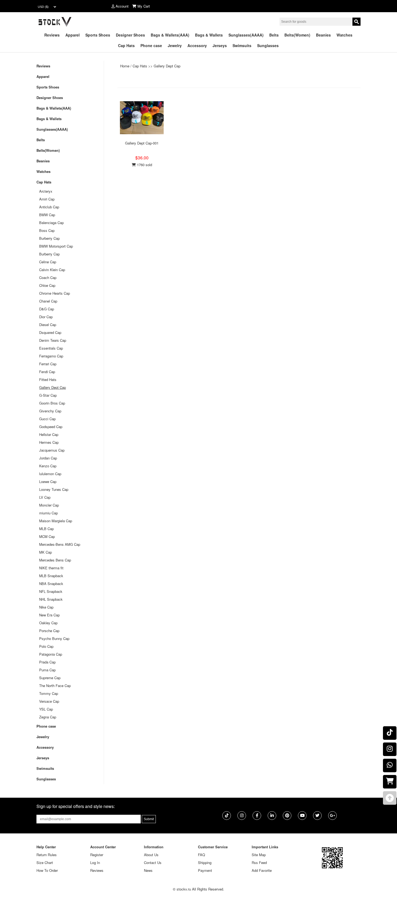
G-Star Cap (48, 395)
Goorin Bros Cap (52, 403)
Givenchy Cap (50, 410)
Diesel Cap (47, 324)
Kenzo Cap (47, 465)
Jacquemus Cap (52, 450)
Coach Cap (47, 277)
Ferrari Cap (47, 363)
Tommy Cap (48, 693)
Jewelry (175, 45)
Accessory (197, 45)
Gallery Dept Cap (167, 65)
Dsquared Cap (50, 332)
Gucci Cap (47, 418)
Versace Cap (49, 701)
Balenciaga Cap (51, 222)
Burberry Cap (49, 238)
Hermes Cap (49, 442)
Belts (274, 35)
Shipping (204, 862)
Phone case (151, 45)
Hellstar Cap (48, 434)
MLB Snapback (51, 575)
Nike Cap (46, 607)
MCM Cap (47, 536)
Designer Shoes (130, 35)
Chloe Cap (47, 285)
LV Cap (45, 497)
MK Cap (45, 552)
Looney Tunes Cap (53, 489)
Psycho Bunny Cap (54, 638)
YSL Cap (46, 709)
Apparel (72, 35)
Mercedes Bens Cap (55, 560)
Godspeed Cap (50, 426)
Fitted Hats (47, 379)
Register (96, 854)
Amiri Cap (47, 199)
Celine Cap (47, 261)
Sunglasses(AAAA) (246, 35)
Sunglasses (268, 45)
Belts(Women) (297, 35)
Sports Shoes (97, 35)
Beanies (323, 35)
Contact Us (153, 862)
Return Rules (46, 854)
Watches (344, 35)
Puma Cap (47, 669)
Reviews (52, 35)
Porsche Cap (49, 630)
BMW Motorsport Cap (56, 246)
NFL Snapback (50, 591)
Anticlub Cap (49, 206)
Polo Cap (46, 646)
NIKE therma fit (51, 567)
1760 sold (144, 164)
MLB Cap (46, 528)
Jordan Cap (48, 458)
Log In (95, 862)
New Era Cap (49, 614)
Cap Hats (126, 45)
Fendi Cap (47, 371)
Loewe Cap (47, 481)
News (148, 870)
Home (124, 65)
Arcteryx (45, 191)
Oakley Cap (48, 622)
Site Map (259, 854)
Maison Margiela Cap (55, 520)
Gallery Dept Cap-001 (142, 143)
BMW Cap (47, 214)
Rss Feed (259, 862)
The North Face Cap (55, 685)
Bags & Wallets (209, 35)
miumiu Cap (48, 512)
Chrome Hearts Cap (54, 293)
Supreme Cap (49, 677)
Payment (205, 870)
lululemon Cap (50, 473)
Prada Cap (47, 662)
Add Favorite (262, 870)
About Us (151, 854)
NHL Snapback (51, 599)
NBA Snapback (51, 583)
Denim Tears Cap (52, 340)
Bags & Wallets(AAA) (170, 35)
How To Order (47, 870)
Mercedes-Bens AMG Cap (59, 544)
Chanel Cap (48, 301)
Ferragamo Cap (51, 356)
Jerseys (220, 45)
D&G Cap (46, 308)
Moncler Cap (49, 505)
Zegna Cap (47, 716)
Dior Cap (46, 316)
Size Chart (44, 862)
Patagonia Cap (50, 654)
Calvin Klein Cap (52, 269)
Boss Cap (47, 230)
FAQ (201, 854)
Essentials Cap (51, 348)
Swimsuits (242, 45)
